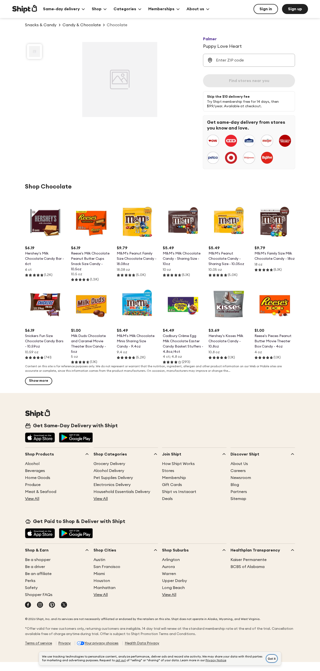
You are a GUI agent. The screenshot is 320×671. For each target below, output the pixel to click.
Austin (99, 560)
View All (32, 499)
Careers (238, 471)
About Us (239, 464)
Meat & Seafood (40, 492)
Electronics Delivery (112, 485)
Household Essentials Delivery (122, 492)
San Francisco (107, 567)
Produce (32, 485)
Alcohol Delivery (109, 471)
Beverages (35, 471)
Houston (102, 581)
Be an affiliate (38, 574)
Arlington (171, 560)
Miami (99, 574)
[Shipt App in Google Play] (76, 438)
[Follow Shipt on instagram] (40, 605)
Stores (168, 471)
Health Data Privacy (142, 643)
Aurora (168, 567)
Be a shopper (37, 560)
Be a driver (35, 567)
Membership (174, 478)
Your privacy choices (101, 643)
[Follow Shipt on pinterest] (52, 605)
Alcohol (32, 464)
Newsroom (240, 478)
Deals (167, 499)
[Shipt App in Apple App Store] (40, 438)
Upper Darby (174, 581)
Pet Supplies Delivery (113, 478)
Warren (169, 574)
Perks (30, 581)
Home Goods (37, 478)
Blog (234, 485)
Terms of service (38, 643)
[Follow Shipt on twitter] (64, 605)
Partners (238, 492)
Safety (31, 588)
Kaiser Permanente (248, 560)
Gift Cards (172, 485)
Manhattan (105, 588)
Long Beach (173, 588)
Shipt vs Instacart (179, 492)
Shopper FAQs (38, 595)
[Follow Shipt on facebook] (28, 605)
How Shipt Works (178, 464)
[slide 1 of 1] (34, 51)
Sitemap (238, 499)
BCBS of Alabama (247, 567)
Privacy (64, 643)
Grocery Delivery (109, 464)
